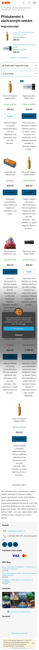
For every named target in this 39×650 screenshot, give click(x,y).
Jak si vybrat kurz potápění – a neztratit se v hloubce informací (19, 568)
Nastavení (19, 335)
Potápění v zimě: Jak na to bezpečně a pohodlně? (17, 581)
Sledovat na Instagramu (20, 612)
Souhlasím (19, 328)
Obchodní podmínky (19, 633)
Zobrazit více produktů (19, 57)
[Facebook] (4, 544)
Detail (10, 116)
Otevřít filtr (9, 74)
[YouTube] (15, 544)
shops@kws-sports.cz (16, 531)
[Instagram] (10, 544)
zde (24, 324)
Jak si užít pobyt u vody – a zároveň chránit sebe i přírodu (19, 574)
